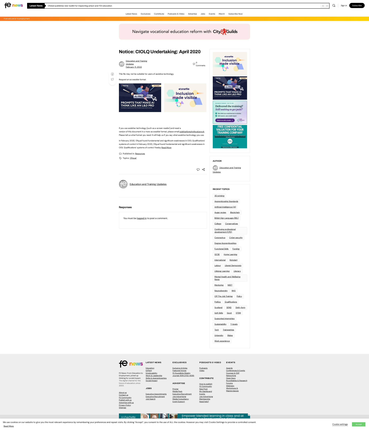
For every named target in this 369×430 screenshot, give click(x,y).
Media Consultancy (181, 399)
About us (123, 392)
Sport (229, 313)
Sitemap (122, 407)
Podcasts (203, 368)
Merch (222, 14)
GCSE (217, 254)
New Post (203, 389)
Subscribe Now (235, 14)
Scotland (218, 307)
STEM (238, 313)
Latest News (131, 14)
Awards (229, 368)
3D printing (219, 195)
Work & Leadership (154, 375)
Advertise (192, 14)
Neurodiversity (221, 290)
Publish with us (125, 400)
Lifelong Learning (222, 271)
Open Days (231, 378)
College (217, 223)
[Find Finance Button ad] (230, 112)
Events (212, 14)
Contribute (159, 14)
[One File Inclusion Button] (185, 110)
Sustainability (220, 324)
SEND (228, 307)
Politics (217, 302)
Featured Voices (179, 370)
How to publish (205, 384)
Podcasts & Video (176, 14)
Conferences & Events (235, 370)
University (218, 335)
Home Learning (230, 254)
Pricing (175, 389)
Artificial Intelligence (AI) (225, 207)
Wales (230, 335)
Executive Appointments (156, 394)
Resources (140, 153)
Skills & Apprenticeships (156, 378)
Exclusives (145, 14)
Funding (236, 249)
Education (150, 368)
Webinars (230, 386)
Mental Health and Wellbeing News (227, 278)
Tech (216, 329)
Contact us (123, 395)
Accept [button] (359, 424)
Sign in (344, 5)
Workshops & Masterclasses (232, 389)
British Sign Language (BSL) (226, 218)
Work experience (222, 341)
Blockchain (235, 212)
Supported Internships (224, 318)
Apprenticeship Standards (226, 201)
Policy (239, 296)
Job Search (150, 399)
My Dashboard (205, 391)
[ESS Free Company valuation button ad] (230, 136)
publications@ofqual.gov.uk (192, 131)
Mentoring (219, 285)
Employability (151, 373)
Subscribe (357, 5)
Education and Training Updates (148, 184)
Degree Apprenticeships (225, 243)
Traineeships (228, 329)
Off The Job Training (223, 296)
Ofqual (133, 158)
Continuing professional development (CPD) (225, 230)
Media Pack (177, 391)
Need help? (204, 401)
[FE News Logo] (13, 5)
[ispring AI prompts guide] (140, 110)
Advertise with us (126, 402)
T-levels (234, 324)
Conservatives (231, 223)
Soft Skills (218, 313)
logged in (142, 218)
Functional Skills (221, 249)
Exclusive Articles (180, 368)
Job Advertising (179, 396)
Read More (166, 147)
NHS (234, 290)
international (220, 260)
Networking (231, 375)
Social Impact (151, 380)
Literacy (237, 271)
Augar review (220, 212)
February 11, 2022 (134, 67)
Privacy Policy (125, 405)
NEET (230, 285)
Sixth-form (240, 307)
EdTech (149, 370)
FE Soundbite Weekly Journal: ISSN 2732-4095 (183, 374)
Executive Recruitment (155, 396)
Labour (217, 265)
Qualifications (231, 302)
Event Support (179, 401)
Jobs (203, 14)
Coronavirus (219, 237)
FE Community (125, 397)
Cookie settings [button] (340, 424)
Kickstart (233, 260)
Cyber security (236, 237)
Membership (204, 399)
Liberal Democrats (233, 265)
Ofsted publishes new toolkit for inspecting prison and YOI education (80, 5)
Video (201, 370)
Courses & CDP (232, 373)
